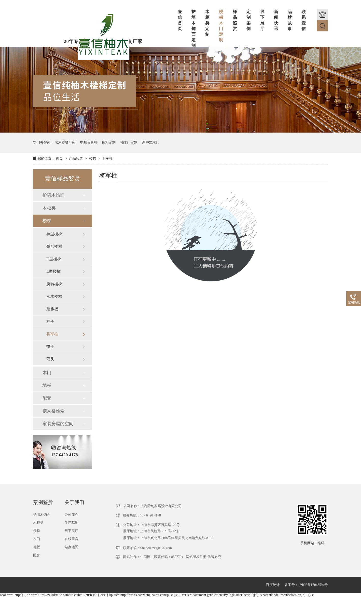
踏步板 (52, 309)
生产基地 (71, 523)
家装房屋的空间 (57, 423)
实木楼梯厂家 (65, 142)
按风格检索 (53, 410)
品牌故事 (290, 20)
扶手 (50, 346)
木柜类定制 (207, 23)
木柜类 (49, 207)
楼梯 (93, 158)
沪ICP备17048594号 (313, 585)
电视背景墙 (88, 142)
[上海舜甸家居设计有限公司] (103, 59)
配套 (46, 398)
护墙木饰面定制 (194, 28)
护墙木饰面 (53, 195)
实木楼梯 (54, 296)
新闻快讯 (276, 20)
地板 (46, 385)
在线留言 (71, 539)
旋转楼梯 (54, 284)
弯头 (50, 359)
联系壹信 (304, 20)
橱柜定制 (109, 142)
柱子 (50, 321)
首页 (60, 158)
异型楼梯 (54, 234)
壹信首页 (180, 20)
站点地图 (71, 547)
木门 (46, 372)
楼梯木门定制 (221, 25)
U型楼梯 (53, 259)
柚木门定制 (129, 142)
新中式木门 (150, 142)
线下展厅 (262, 20)
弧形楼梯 (54, 246)
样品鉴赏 (235, 20)
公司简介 (71, 514)
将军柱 (107, 158)
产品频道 (76, 158)
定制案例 (249, 20)
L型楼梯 (53, 271)
